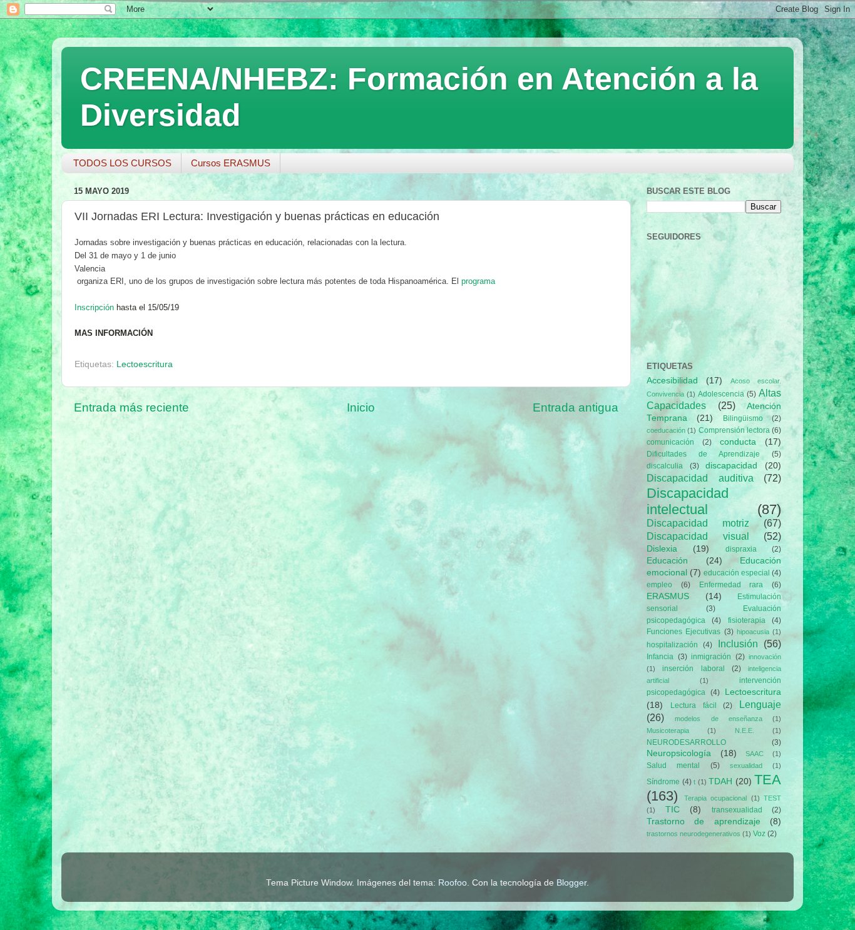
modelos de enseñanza (718, 718)
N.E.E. (744, 730)
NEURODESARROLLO (686, 742)
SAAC (754, 753)
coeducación (666, 430)
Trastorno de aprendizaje (703, 821)
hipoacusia (753, 631)
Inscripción (94, 307)
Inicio (361, 407)
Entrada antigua (575, 407)
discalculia (665, 466)
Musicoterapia (668, 730)
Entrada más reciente (131, 407)
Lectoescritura (144, 364)
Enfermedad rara (731, 584)
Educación (667, 560)
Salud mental (673, 765)
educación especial (737, 573)
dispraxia (741, 549)
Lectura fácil (693, 705)
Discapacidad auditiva (700, 477)
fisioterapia (746, 620)
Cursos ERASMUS (230, 163)
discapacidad (731, 465)
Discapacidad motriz (698, 522)
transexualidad (737, 810)
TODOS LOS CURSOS (122, 163)
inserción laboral (693, 668)
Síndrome (663, 781)
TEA (767, 779)
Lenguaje (760, 704)
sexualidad (746, 765)
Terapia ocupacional (715, 798)
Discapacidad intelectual (688, 501)
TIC (672, 809)
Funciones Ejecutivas (683, 631)
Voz (759, 833)
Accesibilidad (672, 380)
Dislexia (662, 548)
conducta (738, 442)
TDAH (720, 781)
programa (478, 281)
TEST (772, 798)
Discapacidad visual (698, 536)
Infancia (660, 656)
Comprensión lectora (734, 430)
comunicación (670, 442)
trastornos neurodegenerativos (693, 833)
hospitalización (672, 644)
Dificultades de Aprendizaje (703, 454)
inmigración (711, 656)
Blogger (571, 882)
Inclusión (738, 643)
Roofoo (452, 882)
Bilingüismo (743, 418)
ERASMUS (668, 596)
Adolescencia (721, 394)
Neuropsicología (679, 753)
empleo (659, 584)
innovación (765, 656)
